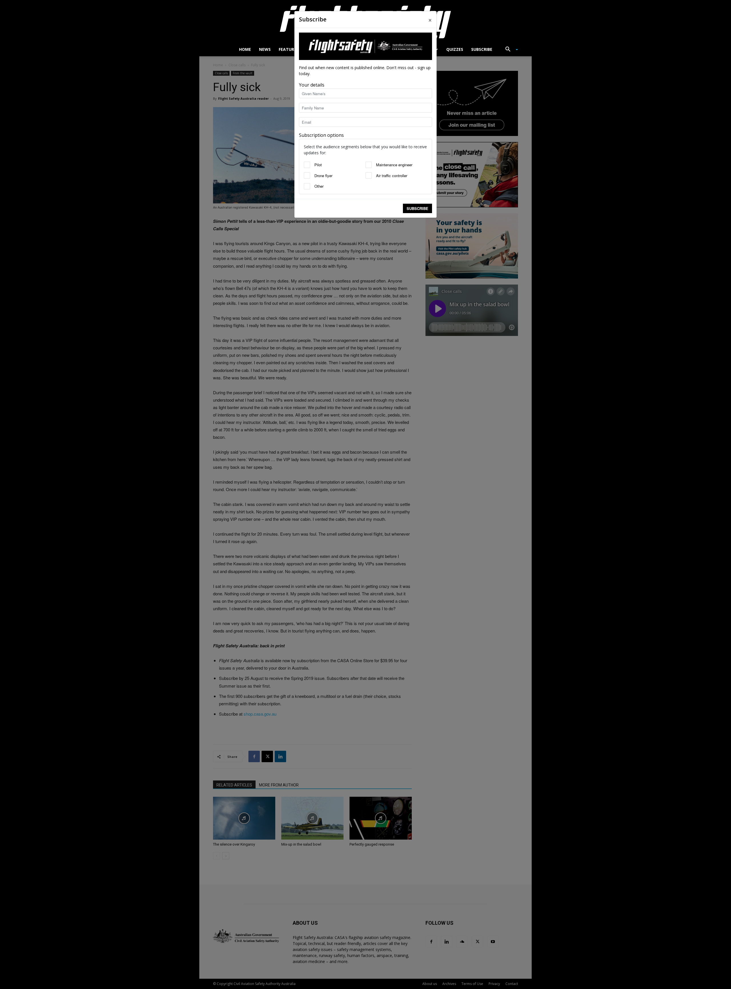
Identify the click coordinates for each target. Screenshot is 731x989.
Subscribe (417, 208)
